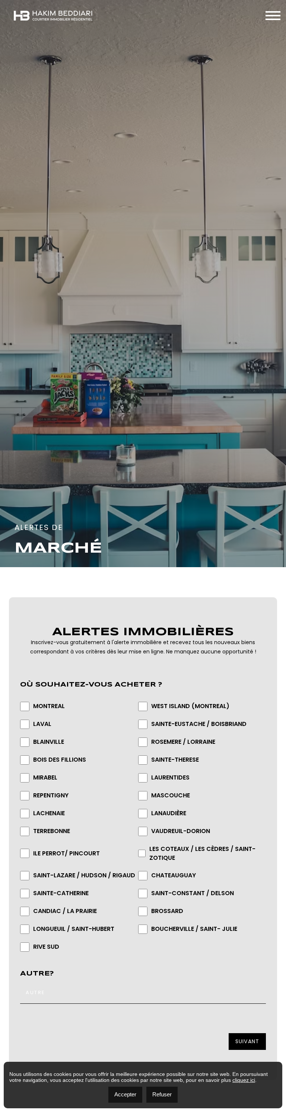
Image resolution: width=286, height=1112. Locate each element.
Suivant (247, 1041)
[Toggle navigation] (273, 15)
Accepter (125, 1094)
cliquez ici (243, 1080)
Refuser (162, 1094)
